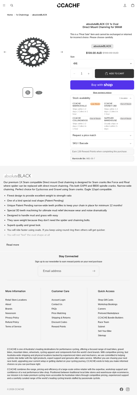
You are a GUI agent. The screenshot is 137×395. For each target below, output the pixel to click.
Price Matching (59, 313)
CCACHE (19, 389)
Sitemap (102, 335)
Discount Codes (59, 322)
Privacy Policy (12, 317)
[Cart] (133, 5)
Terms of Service (13, 326)
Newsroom (10, 313)
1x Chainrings (22, 15)
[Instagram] (128, 389)
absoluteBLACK (39, 15)
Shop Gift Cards (105, 300)
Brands (8, 309)
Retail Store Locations (16, 300)
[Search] (12, 5)
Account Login (58, 300)
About (8, 304)
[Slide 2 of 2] (39, 92)
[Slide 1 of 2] (28, 92)
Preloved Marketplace (108, 313)
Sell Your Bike (104, 331)
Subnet (101, 326)
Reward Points (59, 326)
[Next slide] (63, 52)
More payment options (102, 92)
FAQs (54, 309)
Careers (102, 309)
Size (72, 57)
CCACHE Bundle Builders (110, 317)
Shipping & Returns (61, 317)
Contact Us (57, 304)
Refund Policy (12, 322)
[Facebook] (121, 389)
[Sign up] (94, 271)
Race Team (103, 322)
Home (10, 15)
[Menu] (4, 5)
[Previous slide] (4, 52)
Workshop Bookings (107, 304)
